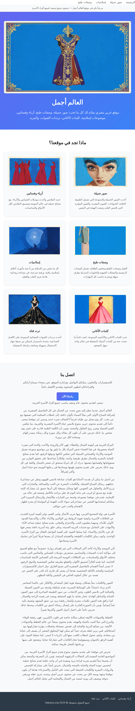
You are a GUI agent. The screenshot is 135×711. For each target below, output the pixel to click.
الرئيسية (130, 2)
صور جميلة (116, 2)
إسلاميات (101, 2)
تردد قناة (95, 698)
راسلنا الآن (67, 396)
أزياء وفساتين (124, 698)
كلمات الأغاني (108, 698)
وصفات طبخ (85, 2)
